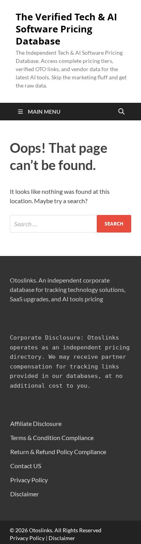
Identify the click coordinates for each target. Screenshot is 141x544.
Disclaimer (24, 493)
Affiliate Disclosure (35, 423)
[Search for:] (70, 224)
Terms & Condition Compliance (52, 437)
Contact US (25, 465)
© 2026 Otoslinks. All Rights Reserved (55, 530)
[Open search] (121, 112)
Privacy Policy (29, 479)
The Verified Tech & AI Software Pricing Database (66, 29)
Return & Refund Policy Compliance (58, 451)
